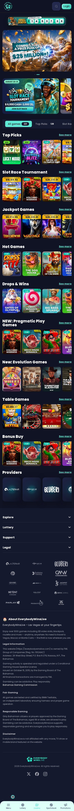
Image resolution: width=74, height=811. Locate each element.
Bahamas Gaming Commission (20, 684)
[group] (18, 124)
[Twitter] (29, 774)
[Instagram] (45, 774)
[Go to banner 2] (38, 74)
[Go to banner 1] (34, 74)
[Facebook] (37, 774)
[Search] (56, 6)
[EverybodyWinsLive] (8, 6)
